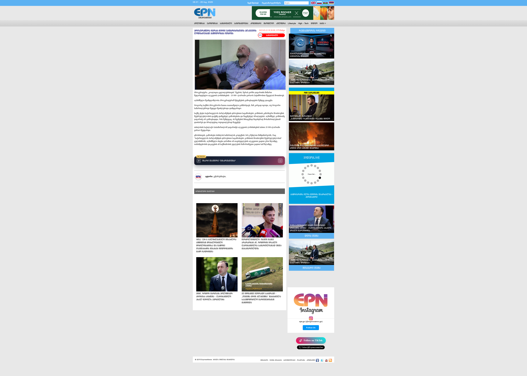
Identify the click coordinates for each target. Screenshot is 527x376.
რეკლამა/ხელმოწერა (271, 3)
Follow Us (311, 328)
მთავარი (264, 360)
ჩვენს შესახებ (276, 360)
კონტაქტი (311, 360)
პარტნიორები (289, 360)
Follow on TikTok (313, 340)
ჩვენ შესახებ (253, 3)
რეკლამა (301, 360)
